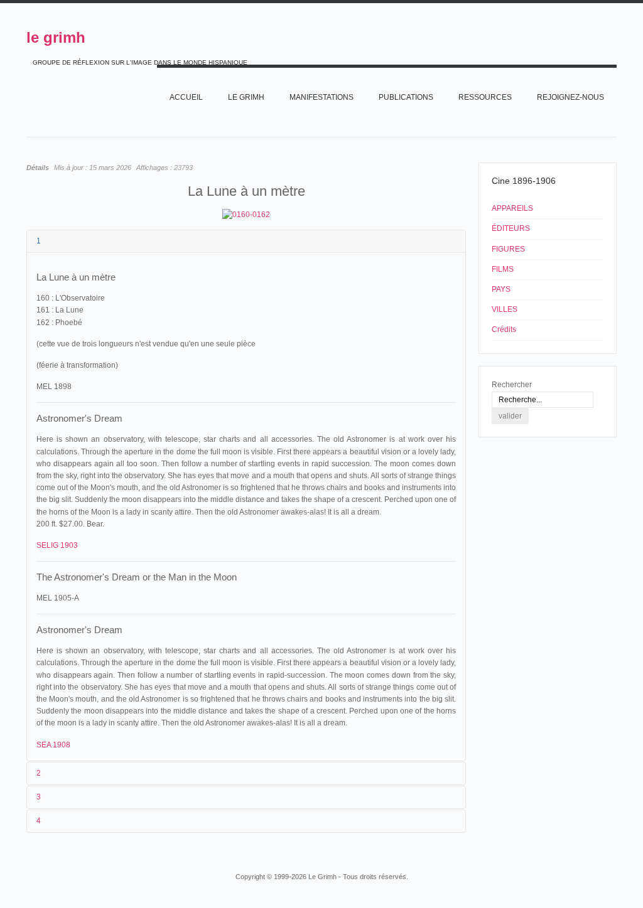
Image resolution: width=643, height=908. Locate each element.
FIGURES (508, 249)
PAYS (501, 289)
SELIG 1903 (57, 545)
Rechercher (512, 384)
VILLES (504, 309)
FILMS (503, 269)
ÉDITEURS (511, 228)
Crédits (504, 329)
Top (615, 852)
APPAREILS (512, 208)
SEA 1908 (53, 744)
